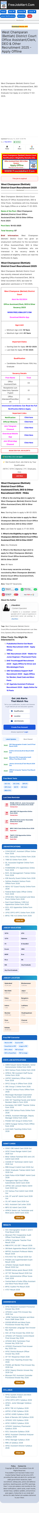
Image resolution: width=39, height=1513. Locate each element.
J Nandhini (7, 142)
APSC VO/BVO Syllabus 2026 (17, 1423)
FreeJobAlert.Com (21, 5)
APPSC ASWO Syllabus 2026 (17, 1414)
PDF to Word (8, 1049)
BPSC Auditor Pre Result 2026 (17, 1287)
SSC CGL (7, 783)
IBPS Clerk (7, 787)
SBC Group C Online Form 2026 (18, 1087)
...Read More (14, 619)
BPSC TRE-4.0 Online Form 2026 (18, 916)
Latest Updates (11, 739)
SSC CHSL (16, 783)
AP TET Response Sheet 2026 (17, 1357)
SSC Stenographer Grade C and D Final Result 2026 (22, 745)
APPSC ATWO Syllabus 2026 (16, 1411)
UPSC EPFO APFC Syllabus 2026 (18, 1400)
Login (30, 16)
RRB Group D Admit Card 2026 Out (19, 1167)
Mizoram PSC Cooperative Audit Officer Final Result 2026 (20, 758)
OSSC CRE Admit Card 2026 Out (18, 1148)
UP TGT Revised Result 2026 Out (18, 1273)
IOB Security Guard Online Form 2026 (20, 878)
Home (3, 12)
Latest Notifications (8, 16)
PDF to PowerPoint (10, 1053)
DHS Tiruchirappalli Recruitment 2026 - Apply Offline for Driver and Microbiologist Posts (21, 664)
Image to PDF (23, 1046)
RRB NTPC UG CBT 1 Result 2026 (18, 1245)
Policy (13, 1466)
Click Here (28, 443)
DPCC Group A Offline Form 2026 (18, 1084)
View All (19, 920)
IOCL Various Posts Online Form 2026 (20, 857)
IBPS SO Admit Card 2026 (15, 1207)
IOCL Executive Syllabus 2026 (17, 1432)
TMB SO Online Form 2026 (16, 860)
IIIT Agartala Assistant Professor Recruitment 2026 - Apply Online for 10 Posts (22, 687)
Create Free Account (19, 727)
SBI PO (16, 787)
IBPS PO (25, 783)
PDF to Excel (19, 1049)
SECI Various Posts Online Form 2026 (20, 1070)
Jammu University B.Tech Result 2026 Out (22, 764)
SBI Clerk (24, 787)
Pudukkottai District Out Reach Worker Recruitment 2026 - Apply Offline (21, 647)
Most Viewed (28, 739)
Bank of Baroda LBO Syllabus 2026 (19, 1417)
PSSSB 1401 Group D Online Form (18, 1121)
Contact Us (22, 1466)
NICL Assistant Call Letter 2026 (18, 1204)
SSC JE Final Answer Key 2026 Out (19, 1333)
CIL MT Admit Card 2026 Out (17, 1201)
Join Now (19, 476)
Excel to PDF (19, 1042)
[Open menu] (12, 11)
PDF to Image (23, 1053)
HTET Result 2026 (12, 1290)
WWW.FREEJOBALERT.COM (19, 312)
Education (21, 16)
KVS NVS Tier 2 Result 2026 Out (18, 1257)
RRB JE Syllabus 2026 (14, 1443)
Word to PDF (8, 1042)
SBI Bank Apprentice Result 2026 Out (20, 1248)
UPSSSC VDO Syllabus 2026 (16, 1420)
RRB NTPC (7, 790)
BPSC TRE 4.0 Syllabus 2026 (17, 1408)
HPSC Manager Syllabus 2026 (17, 1440)
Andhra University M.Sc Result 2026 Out (21, 751)
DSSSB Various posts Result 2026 (18, 1270)
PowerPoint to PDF (10, 1046)
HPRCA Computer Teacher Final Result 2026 (22, 771)
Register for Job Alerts (19, 451)
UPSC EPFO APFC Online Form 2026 (20, 913)
